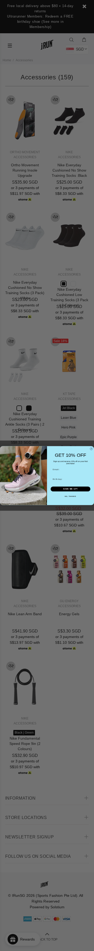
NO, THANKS (70, 496)
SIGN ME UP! (70, 489)
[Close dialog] (91, 448)
